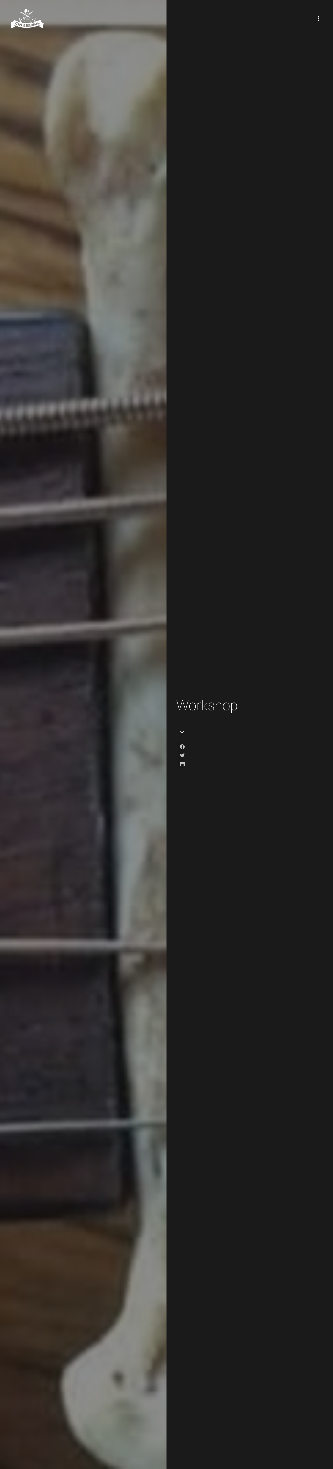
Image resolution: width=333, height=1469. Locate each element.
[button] (182, 746)
